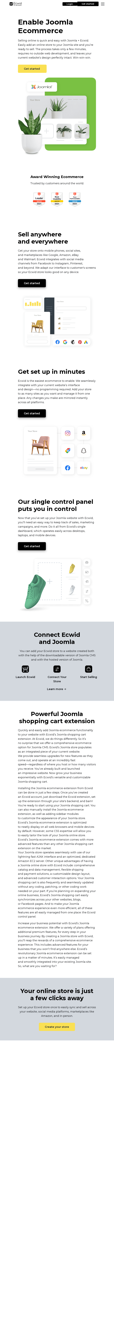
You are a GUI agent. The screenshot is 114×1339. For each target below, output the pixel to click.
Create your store (57, 1027)
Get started (88, 4)
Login (70, 4)
